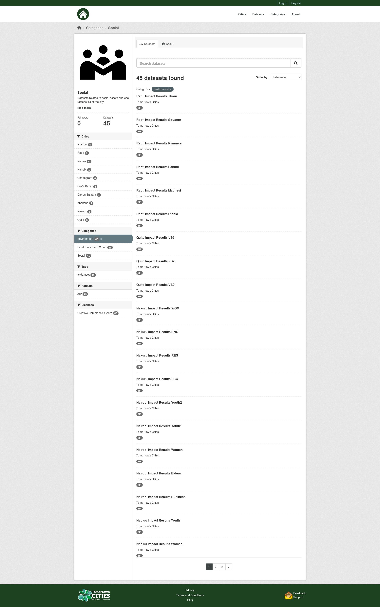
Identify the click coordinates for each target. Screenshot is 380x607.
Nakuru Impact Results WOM (157, 308)
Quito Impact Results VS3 (155, 237)
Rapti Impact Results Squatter (158, 119)
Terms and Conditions (190, 595)
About (296, 14)
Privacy (190, 590)
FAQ (190, 600)
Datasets (258, 14)
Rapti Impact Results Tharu (156, 96)
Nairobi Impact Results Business (160, 496)
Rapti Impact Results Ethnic (157, 214)
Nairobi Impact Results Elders (158, 473)
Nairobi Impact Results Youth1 (159, 426)
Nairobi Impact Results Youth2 (159, 402)
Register (296, 3)
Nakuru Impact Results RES (157, 355)
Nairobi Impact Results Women (159, 449)
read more (84, 108)
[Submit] (296, 63)
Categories (278, 14)
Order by (261, 77)
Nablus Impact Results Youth (158, 520)
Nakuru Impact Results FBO (157, 379)
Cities (242, 14)
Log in (283, 3)
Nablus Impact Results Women (159, 544)
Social (113, 27)
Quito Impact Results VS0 (155, 284)
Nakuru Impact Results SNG (157, 331)
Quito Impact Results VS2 (155, 261)
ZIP (139, 108)
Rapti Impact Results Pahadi (157, 166)
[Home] (79, 27)
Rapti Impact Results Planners (159, 143)
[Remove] (171, 89)
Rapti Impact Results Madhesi (158, 190)
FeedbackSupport (299, 595)
